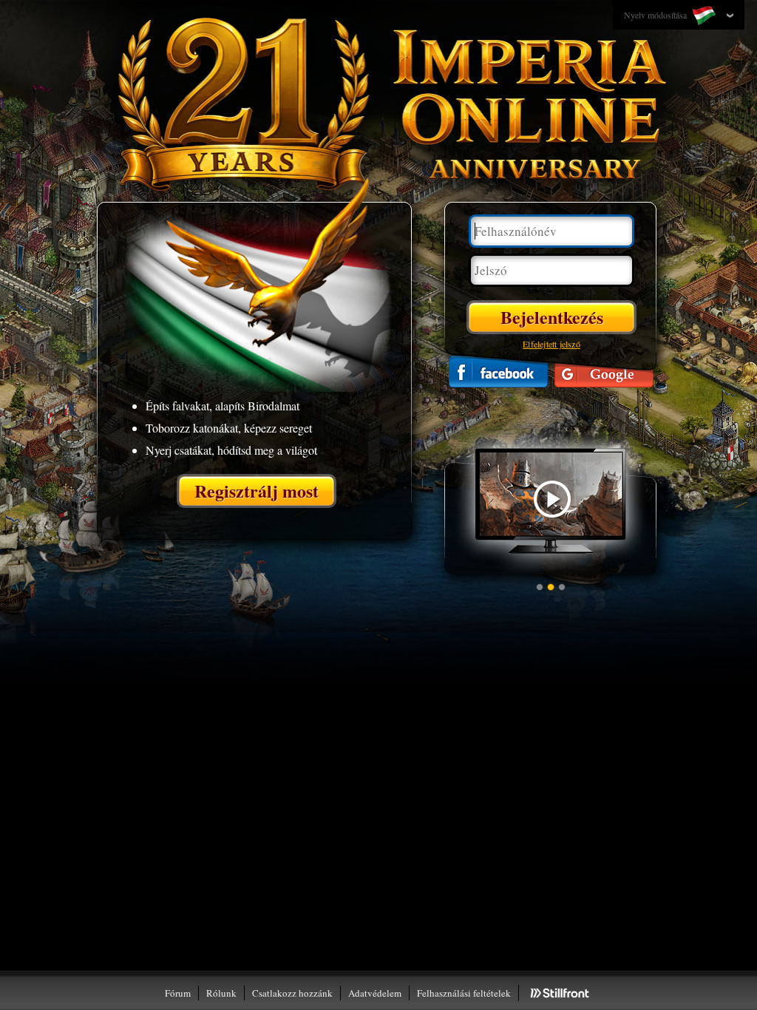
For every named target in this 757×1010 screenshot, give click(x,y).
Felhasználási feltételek (464, 993)
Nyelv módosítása (656, 15)
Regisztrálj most (256, 491)
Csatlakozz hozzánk (292, 993)
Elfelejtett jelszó (551, 344)
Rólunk (221, 993)
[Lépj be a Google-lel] (604, 371)
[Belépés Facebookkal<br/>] (498, 371)
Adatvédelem (374, 993)
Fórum (178, 993)
